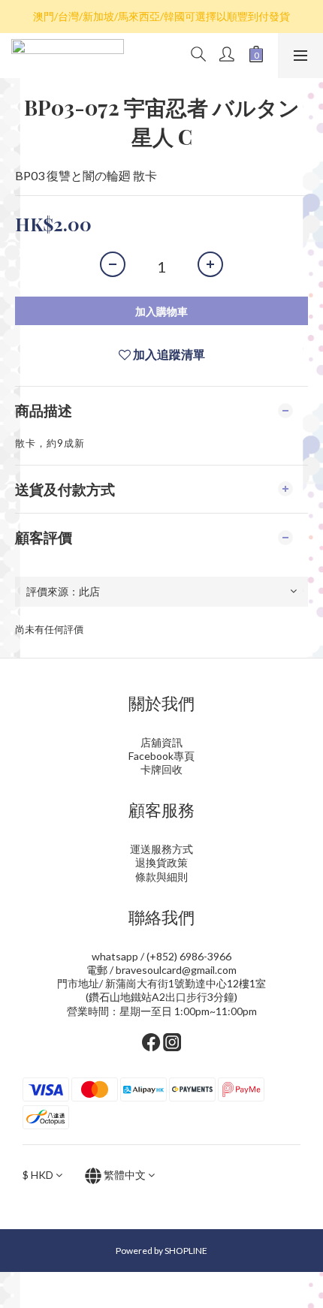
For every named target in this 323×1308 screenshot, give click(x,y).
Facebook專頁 (161, 755)
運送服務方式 (161, 848)
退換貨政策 (161, 862)
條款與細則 (161, 876)
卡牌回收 (161, 769)
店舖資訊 (161, 742)
